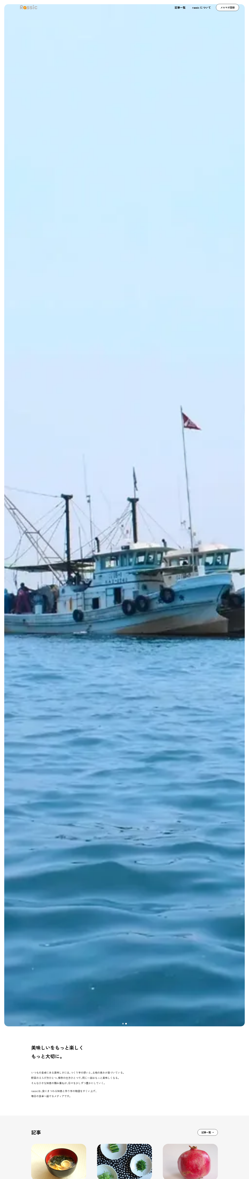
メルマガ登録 (227, 7)
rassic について (201, 7)
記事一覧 (180, 7)
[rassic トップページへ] (28, 7)
